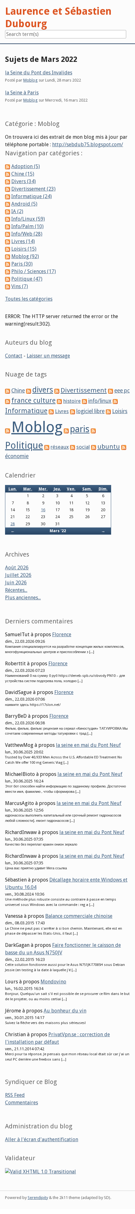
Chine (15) (22, 174)
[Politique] (93, 430)
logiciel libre (90, 411)
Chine (18, 390)
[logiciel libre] (72, 411)
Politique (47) (26, 279)
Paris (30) (22, 264)
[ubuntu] (93, 447)
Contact (13, 356)
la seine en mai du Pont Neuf (88, 745)
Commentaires (21, 1103)
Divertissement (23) (33, 189)
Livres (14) (23, 241)
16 (43, 509)
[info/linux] (84, 401)
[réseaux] (46, 447)
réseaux (60, 447)
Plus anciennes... (23, 598)
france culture (33, 400)
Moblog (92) (25, 256)
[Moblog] (7, 430)
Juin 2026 (16, 583)
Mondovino (53, 982)
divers (42, 389)
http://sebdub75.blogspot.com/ (87, 144)
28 (12, 524)
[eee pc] (110, 391)
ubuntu (108, 446)
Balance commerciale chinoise (78, 916)
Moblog (30, 80)
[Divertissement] (56, 391)
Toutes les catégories (28, 299)
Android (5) (24, 204)
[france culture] (7, 401)
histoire (72, 401)
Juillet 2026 (18, 575)
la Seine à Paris (22, 93)
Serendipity (38, 1197)
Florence (61, 634)
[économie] (123, 447)
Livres (62, 411)
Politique (24, 445)
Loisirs (119, 411)
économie (17, 456)
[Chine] (7, 391)
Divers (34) (23, 181)
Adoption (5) (25, 166)
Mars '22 (58, 530)
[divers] (28, 391)
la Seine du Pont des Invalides (38, 73)
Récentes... (16, 590)
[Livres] (51, 411)
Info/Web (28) (26, 234)
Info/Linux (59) (28, 219)
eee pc (122, 390)
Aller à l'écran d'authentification (41, 1139)
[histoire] (59, 401)
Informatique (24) (31, 196)
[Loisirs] (108, 411)
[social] (72, 447)
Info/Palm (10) (27, 226)
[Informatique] (115, 401)
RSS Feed (15, 1095)
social (83, 447)
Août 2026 (17, 568)
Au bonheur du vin (65, 1011)
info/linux (99, 401)
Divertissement (84, 390)
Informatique (26, 411)
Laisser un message (48, 356)
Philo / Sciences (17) (33, 271)
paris (79, 429)
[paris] (66, 430)
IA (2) (17, 211)
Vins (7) (19, 286)
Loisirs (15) (23, 249)
